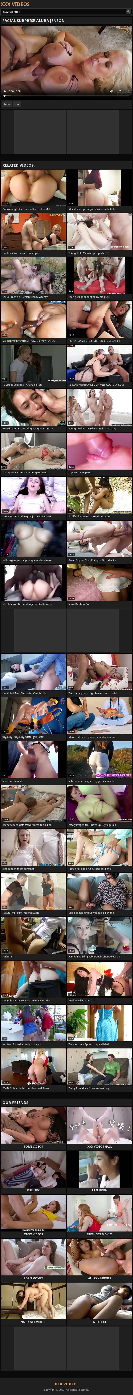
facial (7, 104)
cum (17, 104)
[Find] (128, 11)
